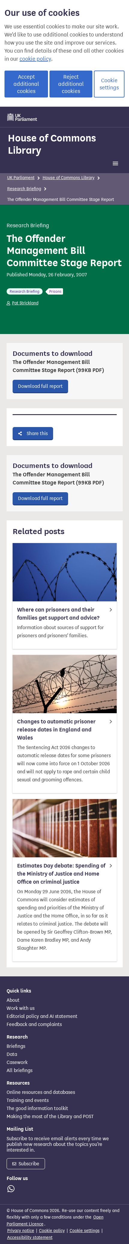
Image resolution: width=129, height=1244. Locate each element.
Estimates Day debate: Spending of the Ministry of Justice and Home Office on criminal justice (61, 873)
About (13, 1000)
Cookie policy (52, 1230)
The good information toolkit (37, 1108)
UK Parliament (20, 177)
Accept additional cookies (26, 84)
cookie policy (35, 59)
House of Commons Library (52, 144)
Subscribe (28, 1164)
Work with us (20, 1008)
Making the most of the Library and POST (50, 1116)
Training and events (28, 1100)
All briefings (19, 1070)
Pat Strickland (25, 303)
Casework (17, 1062)
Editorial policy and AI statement (42, 1016)
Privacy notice (20, 1230)
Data (12, 1054)
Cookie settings (109, 84)
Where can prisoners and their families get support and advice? (58, 613)
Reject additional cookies (71, 84)
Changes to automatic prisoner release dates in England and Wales (56, 729)
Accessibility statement (29, 1237)
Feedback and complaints (34, 1024)
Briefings (16, 1046)
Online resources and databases (41, 1092)
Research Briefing (24, 188)
